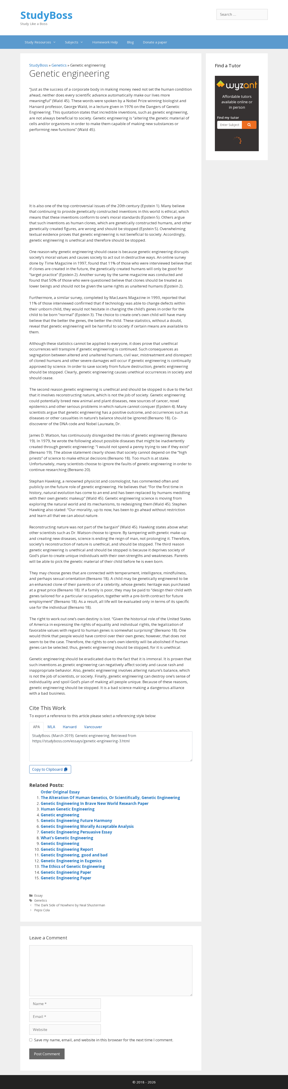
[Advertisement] (110, 169)
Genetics (59, 65)
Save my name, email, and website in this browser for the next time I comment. (103, 1039)
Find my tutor (228, 117)
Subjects (71, 42)
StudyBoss (46, 15)
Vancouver (93, 726)
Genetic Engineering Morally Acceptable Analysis (87, 826)
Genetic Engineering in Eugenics (71, 860)
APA (36, 726)
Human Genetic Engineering (67, 809)
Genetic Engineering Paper (66, 872)
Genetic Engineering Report (67, 849)
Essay (38, 895)
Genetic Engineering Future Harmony (76, 820)
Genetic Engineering (60, 843)
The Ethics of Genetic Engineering (73, 866)
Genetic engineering (60, 814)
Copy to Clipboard (47, 769)
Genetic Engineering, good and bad (74, 855)
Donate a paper (155, 42)
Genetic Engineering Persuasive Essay (76, 832)
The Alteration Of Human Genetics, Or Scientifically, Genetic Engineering (110, 797)
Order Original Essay (60, 792)
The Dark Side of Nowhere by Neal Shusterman (69, 905)
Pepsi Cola (42, 910)
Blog (130, 42)
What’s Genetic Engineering (67, 837)
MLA (51, 726)
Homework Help (105, 42)
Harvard (69, 726)
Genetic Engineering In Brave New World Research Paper (94, 803)
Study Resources (38, 42)
